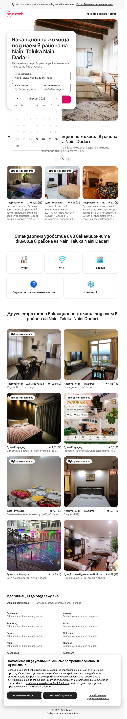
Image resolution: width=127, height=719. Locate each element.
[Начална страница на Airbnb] (15, 14)
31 (17, 145)
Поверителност (56, 713)
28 (43, 139)
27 (37, 139)
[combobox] (41, 78)
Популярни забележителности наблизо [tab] (58, 602)
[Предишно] (56, 159)
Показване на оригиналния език (94, 4)
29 (49, 139)
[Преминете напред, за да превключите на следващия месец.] (56, 99)
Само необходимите (60, 695)
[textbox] (27, 89)
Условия (73, 713)
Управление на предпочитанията (98, 697)
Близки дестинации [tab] (18, 602)
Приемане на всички (24, 695)
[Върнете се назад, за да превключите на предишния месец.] (18, 99)
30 (56, 139)
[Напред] (68, 159)
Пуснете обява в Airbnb (100, 14)
